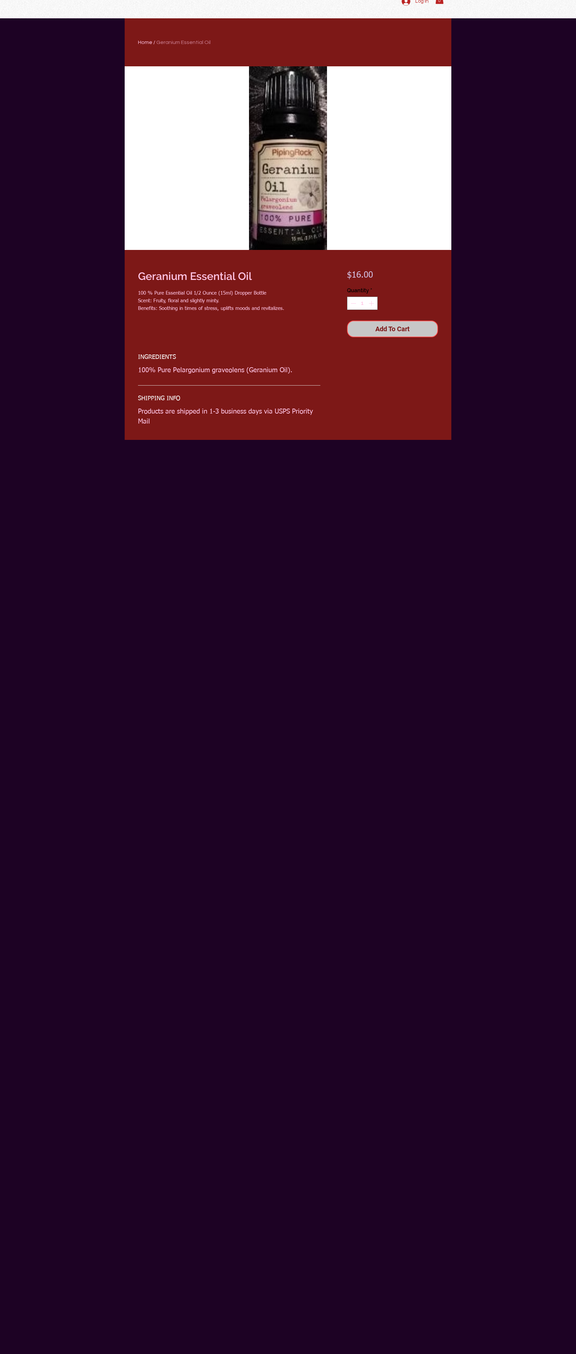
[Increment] (372, 303)
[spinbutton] (362, 303)
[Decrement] (352, 303)
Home (145, 42)
